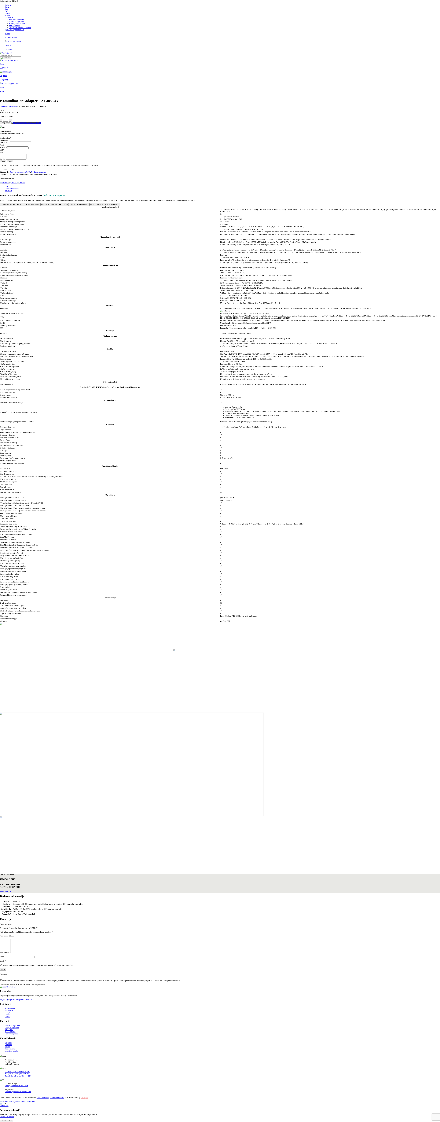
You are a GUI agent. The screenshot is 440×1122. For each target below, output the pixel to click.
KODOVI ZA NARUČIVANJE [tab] (79, 204)
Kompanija (4, 140)
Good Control (10, 1008)
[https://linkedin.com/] (31, 1102)
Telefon (3, 148)
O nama (7, 13)
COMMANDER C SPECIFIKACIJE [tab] (12, 204)
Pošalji (10, 161)
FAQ (6, 11)
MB (2, 152)
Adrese (7, 1047)
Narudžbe (8, 1045)
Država (3, 143)
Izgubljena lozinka (11, 1051)
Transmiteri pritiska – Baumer (20, 28)
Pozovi (38, 123)
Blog (6, 9)
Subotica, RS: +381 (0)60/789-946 (17, 1072)
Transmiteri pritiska (11, 1034)
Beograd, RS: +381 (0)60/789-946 (17, 1074)
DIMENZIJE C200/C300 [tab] (49, 204)
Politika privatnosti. (57, 1098)
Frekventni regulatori (16, 19)
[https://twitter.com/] (22, 1102)
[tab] (222, 187)
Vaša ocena (5, 936)
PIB (2, 150)
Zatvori (3, 161)
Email (3, 145)
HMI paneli (9, 1030)
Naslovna (8, 5)
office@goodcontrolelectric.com (16, 1086)
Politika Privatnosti (7, 1117)
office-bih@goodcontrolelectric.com (18, 1092)
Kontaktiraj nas (5, 891)
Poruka (2, 159)
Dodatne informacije (12, 189)
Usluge (7, 7)
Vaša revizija (5, 953)
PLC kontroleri (14, 26)
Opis (6, 186)
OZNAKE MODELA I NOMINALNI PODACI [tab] (104, 204)
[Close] (1, 125)
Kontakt (7, 15)
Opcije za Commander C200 (20, 172)
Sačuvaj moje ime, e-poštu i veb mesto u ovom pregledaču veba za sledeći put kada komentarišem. (38, 965)
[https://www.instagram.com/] (13, 1102)
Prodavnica (9, 17)
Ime (2, 957)
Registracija (4, 1000)
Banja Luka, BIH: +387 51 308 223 (18, 1076)
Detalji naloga (10, 1049)
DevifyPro (84, 1098)
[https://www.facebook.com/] (4, 1102)
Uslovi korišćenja (43, 1098)
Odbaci (10, 1121)
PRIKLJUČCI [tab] (63, 204)
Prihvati (3, 1121)
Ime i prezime (5, 138)
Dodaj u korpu (5, 123)
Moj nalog (8, 1043)
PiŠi (7, 1106)
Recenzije (8, 191)
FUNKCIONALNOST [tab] (33, 204)
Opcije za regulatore (16, 21)
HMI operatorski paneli (17, 24)
